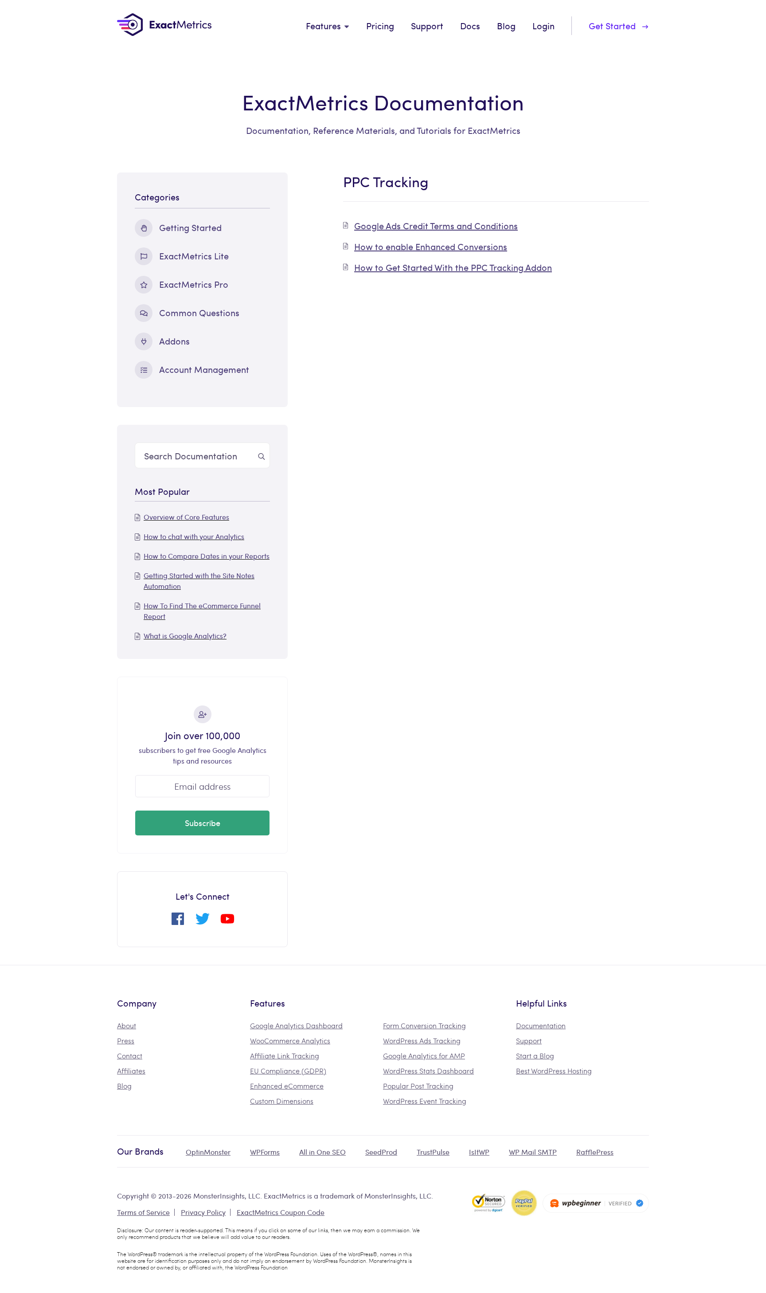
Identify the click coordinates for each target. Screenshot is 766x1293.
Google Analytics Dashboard (296, 1025)
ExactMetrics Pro (193, 284)
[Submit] (261, 455)
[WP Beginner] (596, 1203)
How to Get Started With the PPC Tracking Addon (453, 267)
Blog (506, 25)
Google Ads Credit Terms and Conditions (436, 225)
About (126, 1025)
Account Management (204, 369)
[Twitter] (202, 922)
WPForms (265, 1151)
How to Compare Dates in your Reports (207, 555)
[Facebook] (178, 922)
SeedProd (381, 1151)
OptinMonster (208, 1151)
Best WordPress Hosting (554, 1070)
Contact (129, 1055)
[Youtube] (227, 922)
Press (125, 1040)
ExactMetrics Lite (194, 256)
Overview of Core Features (186, 516)
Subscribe (202, 822)
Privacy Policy (203, 1212)
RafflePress (595, 1151)
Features (323, 25)
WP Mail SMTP (533, 1151)
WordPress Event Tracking (424, 1100)
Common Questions (199, 312)
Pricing (380, 25)
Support (427, 25)
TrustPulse (433, 1151)
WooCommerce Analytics (290, 1040)
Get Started (612, 25)
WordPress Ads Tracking (422, 1040)
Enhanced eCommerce (287, 1085)
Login (543, 25)
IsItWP (479, 1151)
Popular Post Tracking (418, 1085)
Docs (470, 25)
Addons (174, 341)
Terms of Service (143, 1212)
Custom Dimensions (281, 1100)
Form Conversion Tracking (424, 1025)
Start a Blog (535, 1055)
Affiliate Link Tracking (284, 1055)
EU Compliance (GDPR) (288, 1070)
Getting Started (190, 227)
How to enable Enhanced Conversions (430, 246)
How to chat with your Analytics (194, 536)
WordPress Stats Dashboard (428, 1070)
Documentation (541, 1025)
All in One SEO (322, 1151)
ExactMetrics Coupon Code (280, 1212)
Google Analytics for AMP (424, 1055)
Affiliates (131, 1070)
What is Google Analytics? (185, 635)
